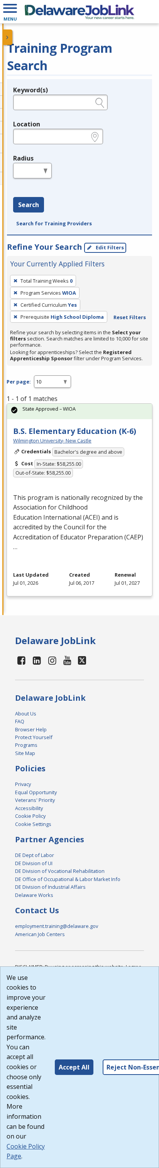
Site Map (25, 753)
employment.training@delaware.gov (56, 926)
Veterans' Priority (35, 800)
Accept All (74, 1067)
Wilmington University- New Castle (52, 440)
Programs (26, 744)
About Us (25, 713)
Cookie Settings (33, 824)
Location (26, 124)
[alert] (79, 411)
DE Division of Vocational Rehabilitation (60, 870)
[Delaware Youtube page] (67, 660)
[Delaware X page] (82, 660)
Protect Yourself (33, 737)
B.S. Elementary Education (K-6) (74, 431)
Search (28, 204)
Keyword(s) (30, 90)
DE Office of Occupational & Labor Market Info (67, 879)
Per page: (19, 381)
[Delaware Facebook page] (21, 660)
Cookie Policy (30, 815)
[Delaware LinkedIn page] (37, 660)
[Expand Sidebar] (7, 37)
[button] (10, 11)
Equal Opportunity (36, 792)
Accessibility (29, 808)
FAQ (19, 721)
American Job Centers (40, 934)
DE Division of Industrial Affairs (50, 886)
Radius (23, 158)
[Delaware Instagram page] (52, 660)
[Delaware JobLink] (79, 11)
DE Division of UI (33, 863)
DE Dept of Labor (34, 855)
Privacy (23, 784)
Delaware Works (34, 895)
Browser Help (31, 729)
